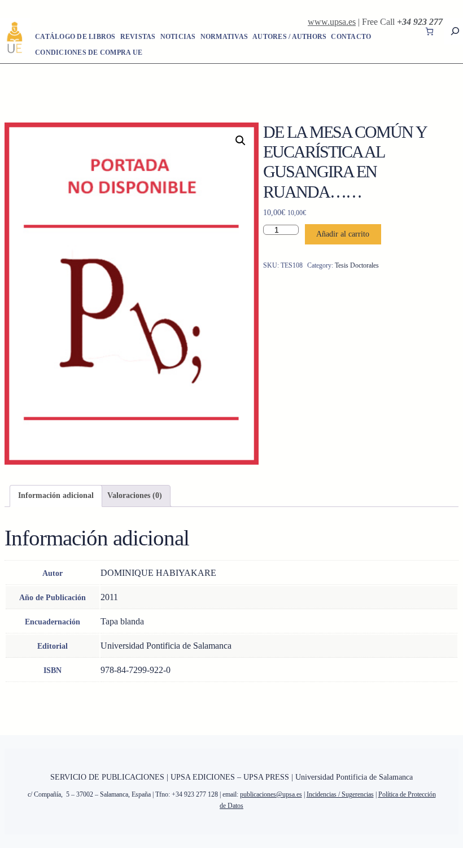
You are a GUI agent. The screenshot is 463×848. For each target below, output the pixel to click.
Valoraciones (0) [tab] (134, 495)
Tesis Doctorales (357, 265)
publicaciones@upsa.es (271, 794)
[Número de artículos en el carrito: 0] (429, 31)
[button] (240, 140)
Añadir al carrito (342, 234)
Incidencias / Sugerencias (340, 794)
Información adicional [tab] (56, 495)
